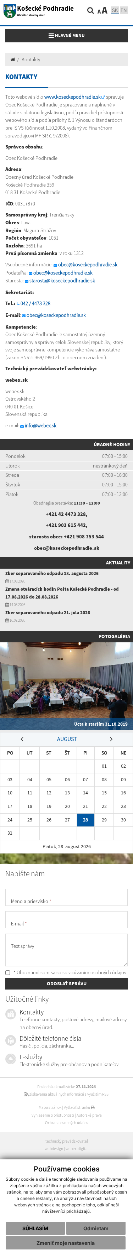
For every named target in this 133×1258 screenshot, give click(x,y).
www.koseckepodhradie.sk (72, 97)
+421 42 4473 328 (66, 514)
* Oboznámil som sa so (69, 972)
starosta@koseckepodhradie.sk (62, 280)
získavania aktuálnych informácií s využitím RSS (69, 1094)
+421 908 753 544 (84, 536)
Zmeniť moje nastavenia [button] (66, 1243)
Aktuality (118, 562)
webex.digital (77, 1148)
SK (115, 10)
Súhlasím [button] (35, 1228)
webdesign (54, 1148)
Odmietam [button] (96, 1228)
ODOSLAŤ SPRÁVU (67, 983)
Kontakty (31, 59)
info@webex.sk (40, 425)
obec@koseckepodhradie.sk (87, 264)
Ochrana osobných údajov (66, 1122)
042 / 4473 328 (35, 303)
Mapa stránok (50, 1107)
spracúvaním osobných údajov (94, 972)
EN (124, 10)
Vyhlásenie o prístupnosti (53, 1115)
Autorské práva (89, 1115)
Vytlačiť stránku (77, 1107)
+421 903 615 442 (66, 525)
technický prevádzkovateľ (66, 1141)
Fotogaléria (114, 636)
